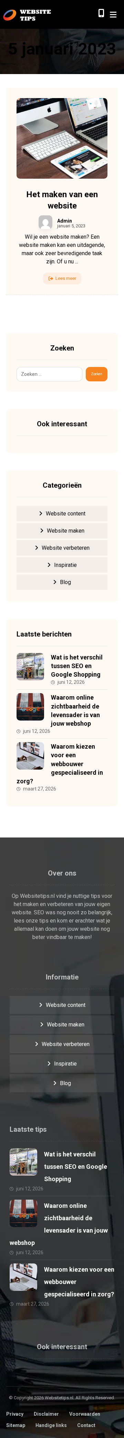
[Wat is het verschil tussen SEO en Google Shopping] (30, 666)
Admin (64, 221)
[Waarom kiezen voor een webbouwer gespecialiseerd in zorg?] (30, 756)
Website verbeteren (66, 548)
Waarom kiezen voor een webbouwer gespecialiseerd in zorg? (60, 764)
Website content (65, 513)
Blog (65, 582)
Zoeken (96, 374)
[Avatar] (45, 222)
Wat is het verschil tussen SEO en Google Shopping (77, 666)
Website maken (65, 530)
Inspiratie (65, 565)
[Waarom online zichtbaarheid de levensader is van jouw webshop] (30, 707)
